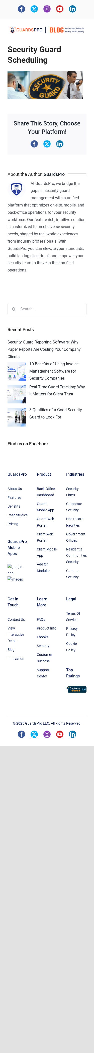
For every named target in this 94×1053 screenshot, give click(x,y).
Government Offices (75, 537)
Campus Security (72, 574)
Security (43, 646)
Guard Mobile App (45, 507)
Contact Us (16, 619)
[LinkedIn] (72, 9)
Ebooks (42, 637)
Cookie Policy (71, 647)
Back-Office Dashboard (46, 492)
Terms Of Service (73, 616)
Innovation (16, 659)
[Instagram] (47, 9)
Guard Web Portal (45, 522)
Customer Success (44, 658)
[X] (34, 9)
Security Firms (72, 492)
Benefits (14, 506)
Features (14, 498)
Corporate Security (74, 507)
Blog (11, 650)
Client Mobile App (47, 552)
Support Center (43, 673)
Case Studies (18, 515)
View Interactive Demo (16, 634)
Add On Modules (43, 567)
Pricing (13, 524)
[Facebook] (21, 9)
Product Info (46, 628)
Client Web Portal (45, 537)
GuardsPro (54, 174)
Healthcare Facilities (74, 522)
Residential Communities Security (76, 555)
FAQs (41, 619)
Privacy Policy (72, 631)
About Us (15, 489)
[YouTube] (60, 9)
